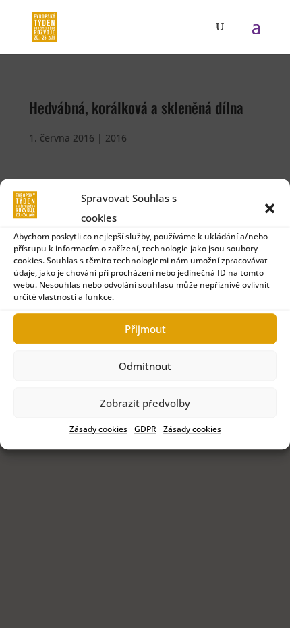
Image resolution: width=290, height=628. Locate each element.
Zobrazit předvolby (145, 403)
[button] (270, 208)
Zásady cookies (98, 429)
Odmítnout (145, 366)
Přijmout (145, 329)
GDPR (145, 429)
